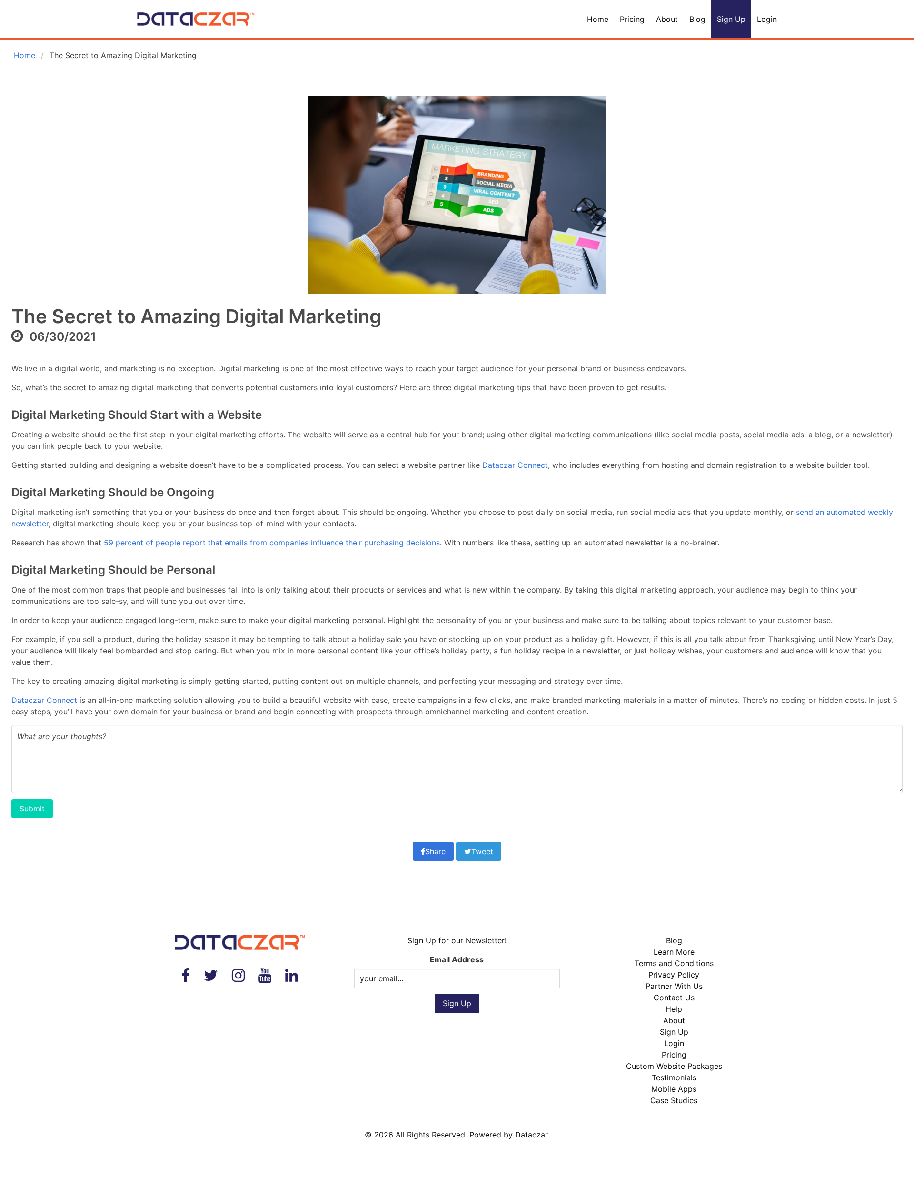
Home (597, 19)
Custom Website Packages (674, 1066)
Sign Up (731, 19)
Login (767, 19)
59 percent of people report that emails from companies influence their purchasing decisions (272, 542)
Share (435, 851)
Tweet (482, 851)
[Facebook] (186, 975)
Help (674, 1009)
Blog (697, 19)
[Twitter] (211, 975)
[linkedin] (291, 975)
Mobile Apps (673, 1089)
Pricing (632, 19)
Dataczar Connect (515, 465)
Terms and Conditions (674, 963)
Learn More (674, 952)
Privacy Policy (673, 974)
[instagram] (238, 975)
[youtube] (265, 975)
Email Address (457, 959)
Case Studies (673, 1100)
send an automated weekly (844, 512)
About (667, 19)
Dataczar (531, 1134)
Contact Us (674, 997)
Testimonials (674, 1077)
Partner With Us (674, 986)
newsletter (30, 523)
